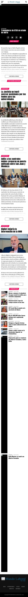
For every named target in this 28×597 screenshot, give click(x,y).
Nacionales (18, 588)
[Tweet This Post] (12, 37)
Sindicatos (11, 588)
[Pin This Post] (16, 37)
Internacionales (10, 586)
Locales (18, 586)
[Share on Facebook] (8, 37)
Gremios (23, 586)
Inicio (4, 586)
